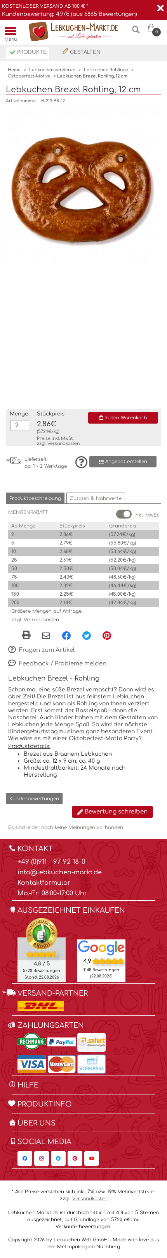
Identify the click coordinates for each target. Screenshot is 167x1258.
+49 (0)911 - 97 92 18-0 (51, 861)
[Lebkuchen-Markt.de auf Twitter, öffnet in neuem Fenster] (58, 1158)
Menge (19, 414)
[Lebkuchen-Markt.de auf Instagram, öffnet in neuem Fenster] (41, 1158)
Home (14, 69)
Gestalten (84, 52)
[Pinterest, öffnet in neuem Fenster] (106, 635)
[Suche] (136, 33)
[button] (35, 498)
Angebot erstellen (125, 461)
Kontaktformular (43, 882)
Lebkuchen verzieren (52, 69)
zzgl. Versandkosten (35, 619)
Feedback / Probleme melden (61, 663)
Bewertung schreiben (115, 811)
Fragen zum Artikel (46, 650)
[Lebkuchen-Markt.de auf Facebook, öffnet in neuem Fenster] (24, 1158)
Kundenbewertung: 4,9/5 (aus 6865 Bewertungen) (69, 14)
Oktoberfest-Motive (29, 76)
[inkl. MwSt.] (124, 514)
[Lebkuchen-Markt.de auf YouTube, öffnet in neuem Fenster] (91, 1158)
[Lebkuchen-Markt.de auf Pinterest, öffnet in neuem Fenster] (75, 1158)
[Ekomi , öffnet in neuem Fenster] (41, 949)
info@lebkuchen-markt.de (59, 872)
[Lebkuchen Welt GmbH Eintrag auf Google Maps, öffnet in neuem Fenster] (101, 947)
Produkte (31, 52)
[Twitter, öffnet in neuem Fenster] (86, 635)
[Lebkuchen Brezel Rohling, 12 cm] (83, 185)
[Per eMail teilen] (46, 636)
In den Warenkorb (125, 417)
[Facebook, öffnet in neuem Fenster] (66, 635)
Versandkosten (63, 443)
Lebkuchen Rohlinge (106, 69)
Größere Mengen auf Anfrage (46, 611)
